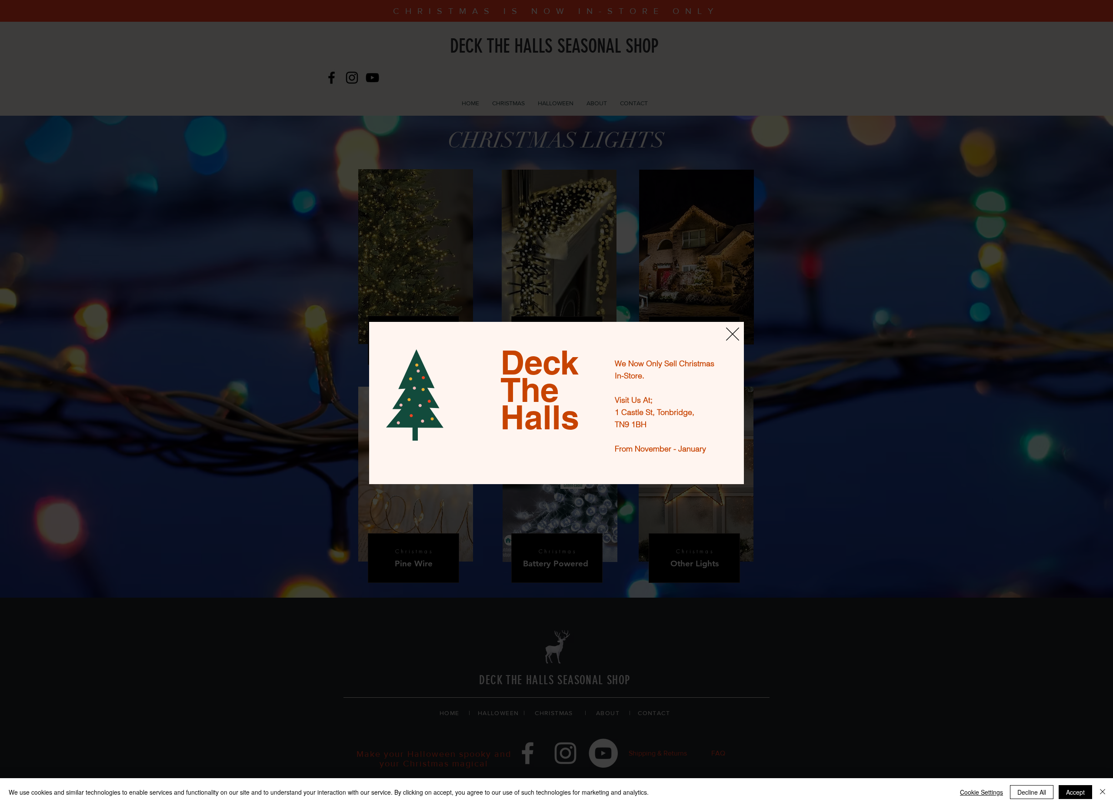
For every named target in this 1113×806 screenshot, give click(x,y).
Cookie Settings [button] (981, 792)
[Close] (1102, 792)
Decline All (1031, 792)
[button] (732, 334)
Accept (1075, 792)
